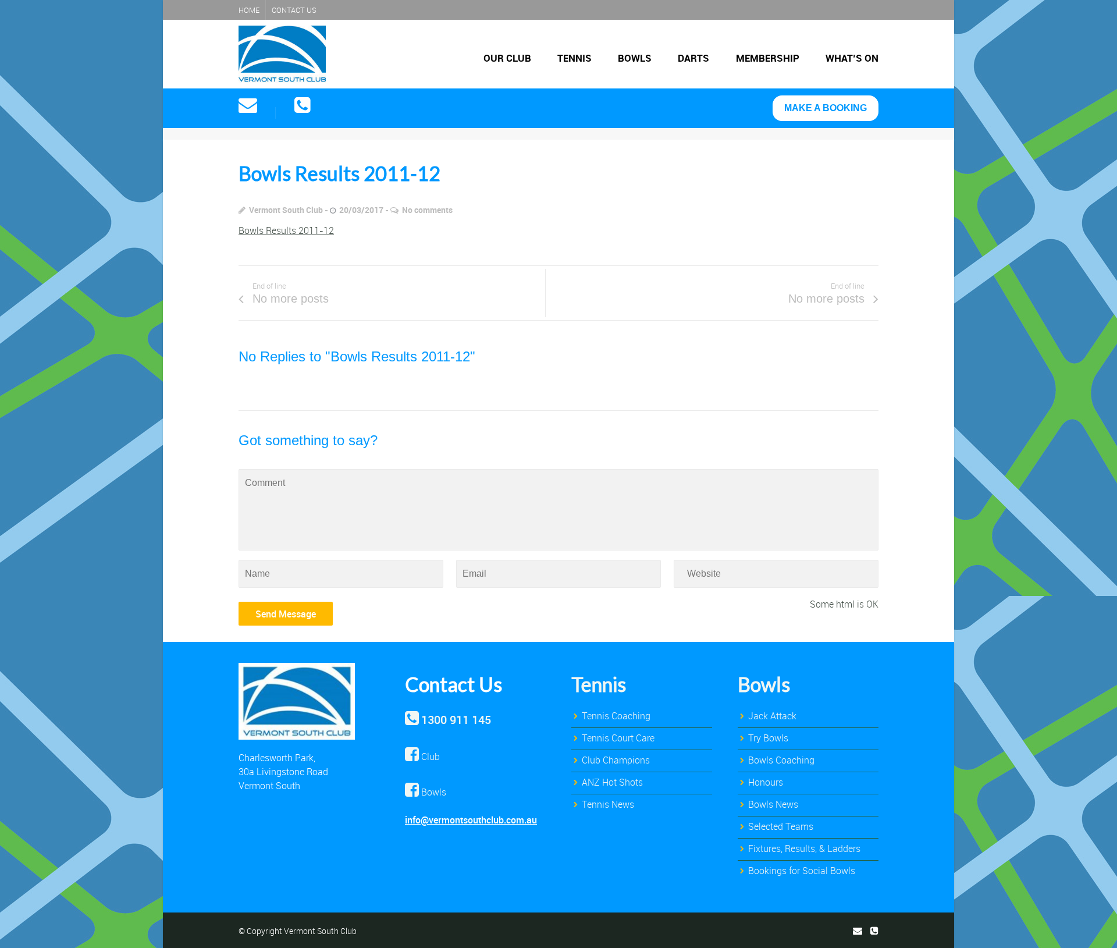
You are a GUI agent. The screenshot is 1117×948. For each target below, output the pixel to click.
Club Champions (616, 760)
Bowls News (773, 804)
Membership (767, 58)
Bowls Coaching (781, 760)
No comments (427, 209)
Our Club (507, 58)
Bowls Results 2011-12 (286, 230)
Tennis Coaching (616, 715)
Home (249, 10)
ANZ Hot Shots (612, 782)
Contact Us (294, 10)
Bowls (635, 58)
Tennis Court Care (618, 738)
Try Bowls (768, 738)
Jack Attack (772, 715)
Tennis (574, 58)
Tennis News (608, 804)
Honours (765, 782)
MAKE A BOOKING (825, 108)
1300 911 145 (456, 719)
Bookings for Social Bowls (801, 870)
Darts (693, 58)
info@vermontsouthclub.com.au (471, 820)
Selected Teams (780, 826)
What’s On (852, 58)
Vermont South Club (286, 209)
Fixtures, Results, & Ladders (804, 848)
